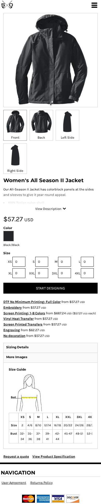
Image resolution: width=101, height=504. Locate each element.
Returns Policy (41, 483)
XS (10, 262)
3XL (54, 273)
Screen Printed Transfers (22, 324)
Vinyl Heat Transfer (18, 319)
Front (15, 137)
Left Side (67, 137)
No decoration (14, 336)
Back (41, 137)
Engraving (11, 330)
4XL (77, 273)
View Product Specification (53, 456)
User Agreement (14, 483)
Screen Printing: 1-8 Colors (24, 313)
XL (10, 273)
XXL (32, 273)
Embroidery (12, 307)
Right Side (15, 171)
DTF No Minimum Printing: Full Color (32, 302)
